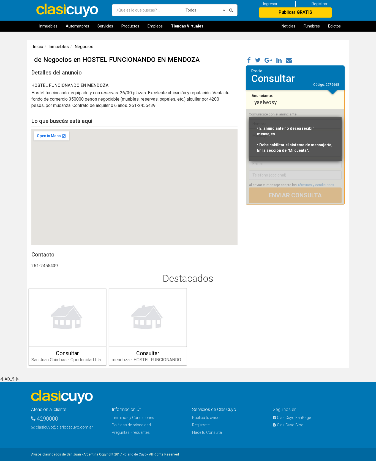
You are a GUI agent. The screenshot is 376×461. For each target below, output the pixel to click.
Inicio (38, 46)
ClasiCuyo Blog (289, 425)
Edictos (334, 26)
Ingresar (270, 4)
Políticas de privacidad (131, 425)
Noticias (288, 26)
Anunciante (262, 95)
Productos (130, 26)
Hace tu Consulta (207, 432)
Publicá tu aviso (206, 417)
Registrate (200, 425)
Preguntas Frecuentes (131, 432)
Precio (256, 71)
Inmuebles (48, 26)
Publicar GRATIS (295, 12)
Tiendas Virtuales (187, 26)
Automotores (77, 26)
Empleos (155, 26)
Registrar (320, 4)
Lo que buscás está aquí (61, 121)
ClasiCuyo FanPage (293, 417)
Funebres (312, 26)
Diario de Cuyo (135, 454)
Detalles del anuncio (56, 72)
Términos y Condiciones (133, 417)
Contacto (43, 254)
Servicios (105, 26)
